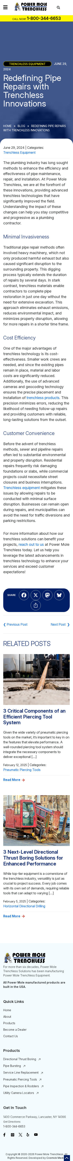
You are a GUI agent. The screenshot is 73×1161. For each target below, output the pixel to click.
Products (9, 1023)
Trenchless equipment (21, 488)
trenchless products (43, 398)
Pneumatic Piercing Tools (22, 770)
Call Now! (19, 19)
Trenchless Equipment (27, 63)
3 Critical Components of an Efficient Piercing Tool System (34, 717)
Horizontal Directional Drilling (24, 906)
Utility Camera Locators (18, 1093)
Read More (11, 780)
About (7, 1016)
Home (7, 126)
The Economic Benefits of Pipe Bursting (60, 624)
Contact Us (10, 1036)
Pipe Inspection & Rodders (21, 1086)
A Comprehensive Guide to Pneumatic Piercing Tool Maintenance (15, 624)
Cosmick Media (55, 1157)
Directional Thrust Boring (19, 1059)
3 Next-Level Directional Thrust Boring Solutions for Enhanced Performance (33, 858)
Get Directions (11, 1121)
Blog (21, 126)
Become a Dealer (15, 1029)
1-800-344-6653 (14, 1126)
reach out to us (31, 544)
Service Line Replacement (21, 1072)
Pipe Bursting (12, 1066)
